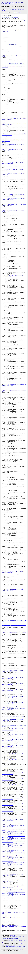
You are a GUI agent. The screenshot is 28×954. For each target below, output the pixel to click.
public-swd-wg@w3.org (19, 20)
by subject (8, 945)
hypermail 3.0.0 (19, 949)
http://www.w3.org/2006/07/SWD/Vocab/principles (14, 625)
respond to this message (14, 940)
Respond (19, 9)
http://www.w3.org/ (12, 44)
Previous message (16, 12)
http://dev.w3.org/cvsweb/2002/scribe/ (11, 917)
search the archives (20, 946)
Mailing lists (10, 2)
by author (13, 945)
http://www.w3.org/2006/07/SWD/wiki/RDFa (14, 716)
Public (15, 2)
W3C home (3, 2)
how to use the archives (10, 946)
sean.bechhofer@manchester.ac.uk (10, 17)
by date (20, 943)
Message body (13, 9)
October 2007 (11, 3)
